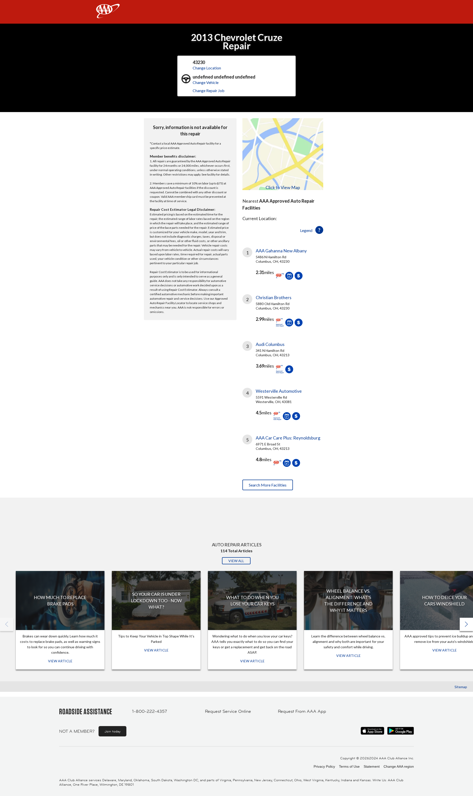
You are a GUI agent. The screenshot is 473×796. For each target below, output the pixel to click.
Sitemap (461, 687)
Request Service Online (228, 711)
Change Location (207, 67)
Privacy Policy (324, 766)
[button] (466, 624)
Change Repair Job (208, 90)
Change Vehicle (206, 82)
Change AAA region (399, 766)
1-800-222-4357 (149, 711)
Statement (372, 766)
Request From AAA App (302, 711)
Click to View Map (283, 187)
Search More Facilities (268, 485)
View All (236, 561)
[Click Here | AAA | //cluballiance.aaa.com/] (108, 15)
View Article (60, 661)
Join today (112, 731)
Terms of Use (349, 766)
